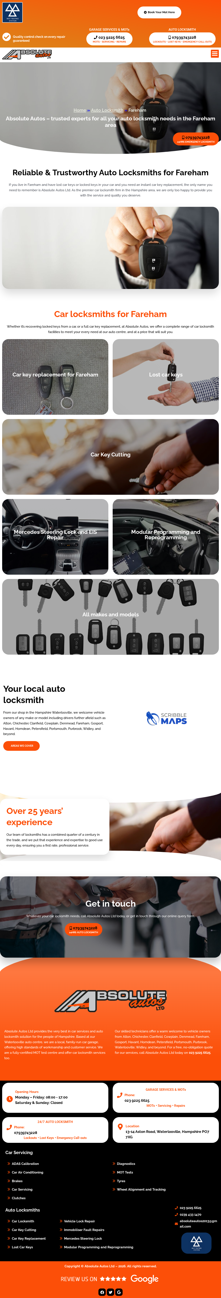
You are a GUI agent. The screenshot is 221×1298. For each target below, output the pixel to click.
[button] (215, 54)
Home (80, 110)
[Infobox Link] (166, 1097)
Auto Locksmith (107, 110)
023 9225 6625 (199, 1053)
